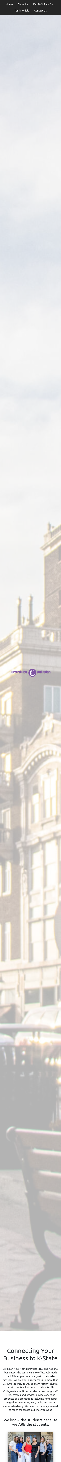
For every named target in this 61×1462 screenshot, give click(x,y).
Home (9, 4)
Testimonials (21, 10)
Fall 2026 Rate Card (44, 4)
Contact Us (40, 10)
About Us (23, 4)
